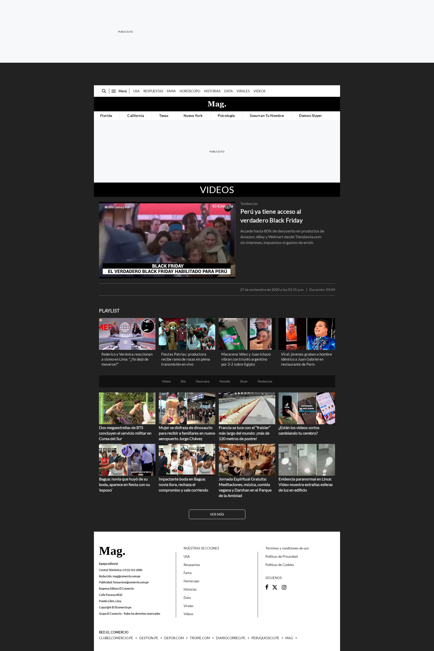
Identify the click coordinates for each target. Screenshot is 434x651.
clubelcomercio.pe (116, 638)
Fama (171, 91)
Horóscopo (190, 91)
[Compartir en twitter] (275, 589)
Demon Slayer (310, 115)
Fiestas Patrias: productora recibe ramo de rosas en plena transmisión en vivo (185, 359)
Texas (163, 115)
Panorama (202, 381)
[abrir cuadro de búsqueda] (104, 91)
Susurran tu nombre (267, 115)
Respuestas (153, 91)
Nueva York (193, 115)
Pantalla (225, 381)
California (135, 115)
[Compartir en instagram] (284, 589)
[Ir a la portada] (112, 552)
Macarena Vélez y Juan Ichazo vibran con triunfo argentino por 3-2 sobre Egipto (246, 359)
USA (136, 91)
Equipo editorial (108, 563)
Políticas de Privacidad (281, 556)
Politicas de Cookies (279, 565)
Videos (259, 91)
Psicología (226, 115)
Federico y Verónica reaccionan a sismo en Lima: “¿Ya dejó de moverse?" (126, 359)
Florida (106, 115)
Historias (212, 91)
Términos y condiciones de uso (287, 548)
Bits (183, 381)
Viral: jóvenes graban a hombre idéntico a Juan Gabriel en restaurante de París (306, 359)
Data (228, 91)
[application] (167, 240)
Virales (243, 91)
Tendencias (249, 203)
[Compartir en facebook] (266, 588)
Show (243, 381)
